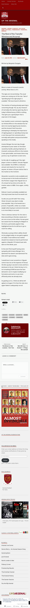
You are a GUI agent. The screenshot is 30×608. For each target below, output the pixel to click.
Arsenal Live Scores (7, 545)
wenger (4, 31)
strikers (12, 317)
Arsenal (4, 28)
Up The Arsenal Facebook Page (11, 434)
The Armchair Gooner (8, 572)
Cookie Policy (8, 601)
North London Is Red (8, 560)
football (8, 29)
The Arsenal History (8, 576)
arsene (9, 28)
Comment (22, 376)
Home (3, 1)
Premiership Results (8, 568)
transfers (23, 29)
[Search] (3, 7)
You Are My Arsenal (7, 583)
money (26, 314)
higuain (11, 314)
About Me (14, 4)
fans (3, 29)
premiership (16, 29)
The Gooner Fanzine (8, 579)
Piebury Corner (6, 564)
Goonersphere (6, 553)
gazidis (5, 314)
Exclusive (22, 28)
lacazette (19, 314)
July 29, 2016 (8, 58)
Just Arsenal (5, 557)
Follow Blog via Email (9, 446)
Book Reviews (5, 4)
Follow (5, 460)
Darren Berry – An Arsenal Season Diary (14, 549)
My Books (20, 1)
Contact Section (11, 1)
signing (5, 317)
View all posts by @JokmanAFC (18, 333)
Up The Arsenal (10, 20)
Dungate (15, 28)
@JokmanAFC (21, 58)
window (5, 319)
